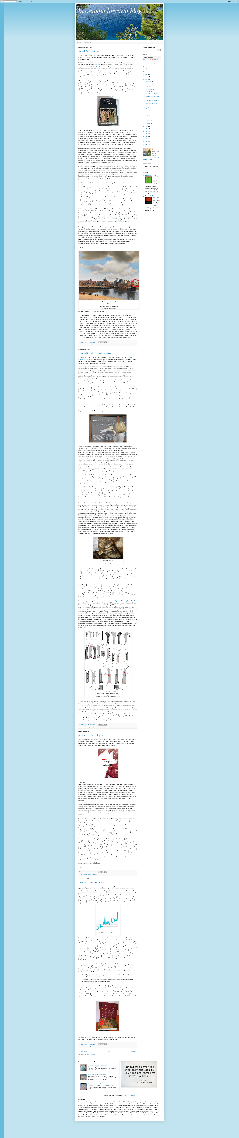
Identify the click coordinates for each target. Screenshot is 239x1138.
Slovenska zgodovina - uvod (91, 882)
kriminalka (86, 874)
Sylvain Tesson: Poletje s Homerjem (97, 1065)
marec (148, 118)
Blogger (133, 1095)
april (147, 115)
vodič (95, 727)
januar (148, 123)
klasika (93, 345)
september (149, 89)
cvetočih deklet (114, 219)
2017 (146, 134)
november (149, 84)
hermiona (156, 149)
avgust (148, 91)
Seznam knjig (87, 42)
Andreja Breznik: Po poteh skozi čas (94, 352)
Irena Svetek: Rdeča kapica (90, 735)
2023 (146, 74)
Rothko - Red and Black (156, 198)
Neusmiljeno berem (150, 175)
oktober (148, 86)
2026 (146, 66)
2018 (146, 131)
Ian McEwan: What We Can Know (97, 1074)
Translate (155, 59)
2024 (146, 71)
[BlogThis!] (101, 342)
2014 (146, 141)
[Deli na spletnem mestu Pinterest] (106, 342)
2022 (146, 76)
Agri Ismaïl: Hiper (156, 177)
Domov (79, 42)
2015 (146, 139)
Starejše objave (133, 1051)
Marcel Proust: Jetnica (88, 50)
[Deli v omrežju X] (103, 342)
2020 (146, 126)
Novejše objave (83, 1051)
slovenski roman (93, 874)
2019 (146, 129)
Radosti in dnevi (98, 67)
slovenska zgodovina (88, 727)
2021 (146, 79)
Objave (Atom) (91, 1054)
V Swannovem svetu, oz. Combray (115, 75)
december (149, 81)
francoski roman (87, 345)
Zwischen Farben (149, 196)
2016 (146, 136)
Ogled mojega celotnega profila (151, 158)
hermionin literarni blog (110, 10)
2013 (146, 144)
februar (148, 120)
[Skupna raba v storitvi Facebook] (105, 342)
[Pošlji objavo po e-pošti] (99, 342)
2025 (146, 69)
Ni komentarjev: (92, 342)
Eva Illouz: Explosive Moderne (96, 1084)
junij (147, 110)
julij (147, 108)
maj (147, 113)
